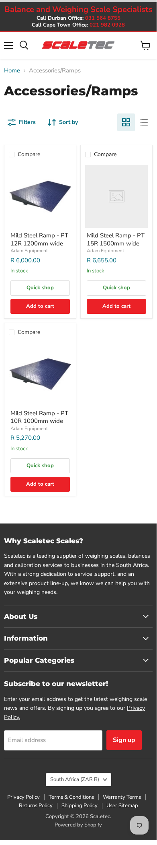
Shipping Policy (79, 805)
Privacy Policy (23, 797)
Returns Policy (36, 805)
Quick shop (40, 287)
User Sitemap (122, 805)
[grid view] (126, 122)
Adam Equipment (29, 250)
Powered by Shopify (78, 825)
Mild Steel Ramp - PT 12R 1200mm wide (39, 239)
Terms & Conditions (71, 797)
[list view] (144, 122)
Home (12, 70)
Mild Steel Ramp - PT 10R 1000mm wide (39, 417)
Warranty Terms (122, 797)
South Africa (74, 779)
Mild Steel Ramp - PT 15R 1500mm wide (116, 239)
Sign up (124, 740)
